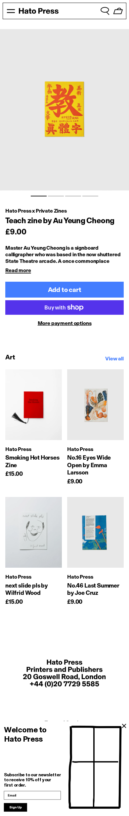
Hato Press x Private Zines (36, 211)
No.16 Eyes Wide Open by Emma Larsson (89, 465)
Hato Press (18, 449)
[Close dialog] (124, 726)
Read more (18, 270)
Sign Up (15, 807)
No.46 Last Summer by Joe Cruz (93, 589)
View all (114, 358)
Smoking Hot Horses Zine (32, 461)
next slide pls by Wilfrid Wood (26, 589)
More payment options (65, 323)
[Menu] (11, 11)
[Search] (105, 11)
